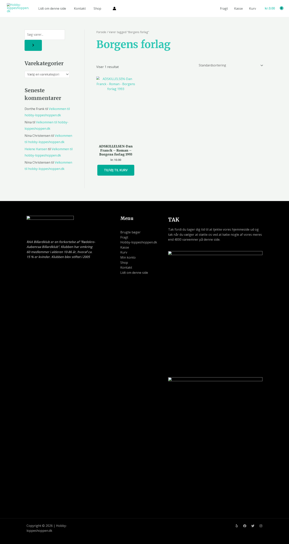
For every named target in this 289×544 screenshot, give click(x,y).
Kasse (238, 8)
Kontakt (80, 8)
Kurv (252, 8)
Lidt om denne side (52, 8)
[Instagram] (260, 525)
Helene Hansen (36, 149)
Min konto (128, 257)
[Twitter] (252, 525)
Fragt (224, 8)
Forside (101, 32)
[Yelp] (236, 525)
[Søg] (33, 45)
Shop (97, 8)
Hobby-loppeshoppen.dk (138, 242)
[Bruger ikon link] (114, 8)
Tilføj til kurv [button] (116, 170)
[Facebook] (244, 525)
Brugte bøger (130, 232)
